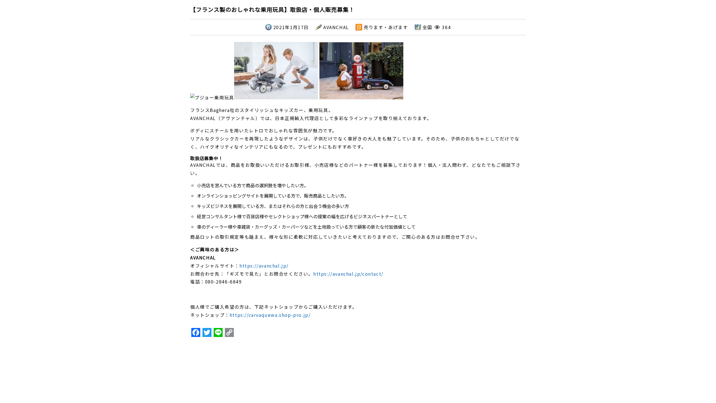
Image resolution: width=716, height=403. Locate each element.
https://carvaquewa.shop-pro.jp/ (270, 314)
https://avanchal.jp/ (264, 265)
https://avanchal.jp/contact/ (348, 273)
